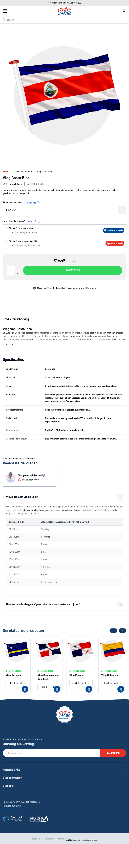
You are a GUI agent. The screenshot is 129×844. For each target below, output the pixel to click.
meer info (32, 202)
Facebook (35, 838)
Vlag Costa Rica (44, 171)
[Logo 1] (13, 818)
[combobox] (64, 19)
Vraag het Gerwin (30, 479)
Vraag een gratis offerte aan (82, 288)
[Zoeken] (4, 20)
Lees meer (8, 344)
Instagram (49, 838)
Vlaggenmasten (12, 778)
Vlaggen (8, 786)
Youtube (62, 838)
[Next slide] (122, 630)
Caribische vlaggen (22, 171)
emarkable (93, 840)
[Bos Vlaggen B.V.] (64, 11)
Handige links (11, 770)
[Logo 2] (39, 819)
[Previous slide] (113, 630)
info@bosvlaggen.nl (12, 809)
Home (5, 171)
